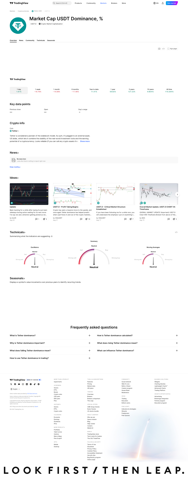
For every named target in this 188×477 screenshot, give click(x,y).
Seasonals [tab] (51, 40)
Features (90, 382)
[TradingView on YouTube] (19, 384)
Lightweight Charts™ (161, 386)
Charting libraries (160, 384)
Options (56, 434)
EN (157, 3)
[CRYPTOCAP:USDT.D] (12, 203)
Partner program (160, 401)
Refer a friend (126, 386)
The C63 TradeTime (93, 438)
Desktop (56, 446)
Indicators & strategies (129, 409)
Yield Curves (58, 432)
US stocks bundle (93, 411)
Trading (124, 398)
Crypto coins (58, 394)
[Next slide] (177, 194)
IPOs (55, 423)
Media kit (90, 428)
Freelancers (125, 413)
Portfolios (57, 430)
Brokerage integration (161, 398)
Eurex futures (91, 409)
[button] (83, 3)
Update (13, 207)
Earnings (56, 419)
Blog (88, 421)
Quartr (36, 406)
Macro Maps (58, 436)
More (124, 3)
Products (78, 3)
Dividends (57, 421)
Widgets (157, 382)
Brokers (114, 3)
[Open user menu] (163, 3)
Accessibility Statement (94, 453)
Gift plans (90, 388)
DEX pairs (57, 398)
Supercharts (58, 382)
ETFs (55, 390)
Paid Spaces (126, 415)
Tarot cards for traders (94, 436)
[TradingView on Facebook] (15, 384)
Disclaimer (90, 446)
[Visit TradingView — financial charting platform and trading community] (18, 79)
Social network (126, 382)
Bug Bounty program (94, 457)
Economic (57, 417)
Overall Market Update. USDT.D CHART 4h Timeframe (157, 208)
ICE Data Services (32, 393)
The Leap (90, 401)
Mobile (56, 444)
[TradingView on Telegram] (30, 384)
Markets (103, 3)
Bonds (56, 392)
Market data (91, 386)
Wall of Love (125, 384)
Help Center (91, 423)
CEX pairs (57, 396)
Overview (90, 394)
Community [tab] (30, 40)
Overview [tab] (13, 40)
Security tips (91, 455)
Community (91, 3)
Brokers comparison (93, 398)
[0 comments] (81, 219)
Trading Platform (160, 390)
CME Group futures (93, 407)
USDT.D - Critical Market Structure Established (110, 208)
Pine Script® (58, 438)
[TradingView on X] (11, 384)
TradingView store (93, 434)
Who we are (91, 417)
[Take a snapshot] (159, 48)
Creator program (127, 388)
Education (125, 401)
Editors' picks (126, 403)
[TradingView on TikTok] (34, 384)
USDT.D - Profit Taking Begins (65, 207)
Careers (89, 426)
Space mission (92, 419)
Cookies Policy (92, 451)
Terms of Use (91, 444)
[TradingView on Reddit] (38, 384)
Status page (91, 459)
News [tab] (21, 40)
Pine (55, 401)
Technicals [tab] (41, 40)
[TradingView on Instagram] (23, 384)
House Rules (125, 390)
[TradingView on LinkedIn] (26, 384)
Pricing (89, 384)
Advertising (158, 396)
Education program (161, 403)
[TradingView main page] (19, 3)
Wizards (124, 411)
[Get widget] (163, 48)
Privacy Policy (91, 449)
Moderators (125, 392)
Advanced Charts (160, 388)
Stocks (56, 388)
